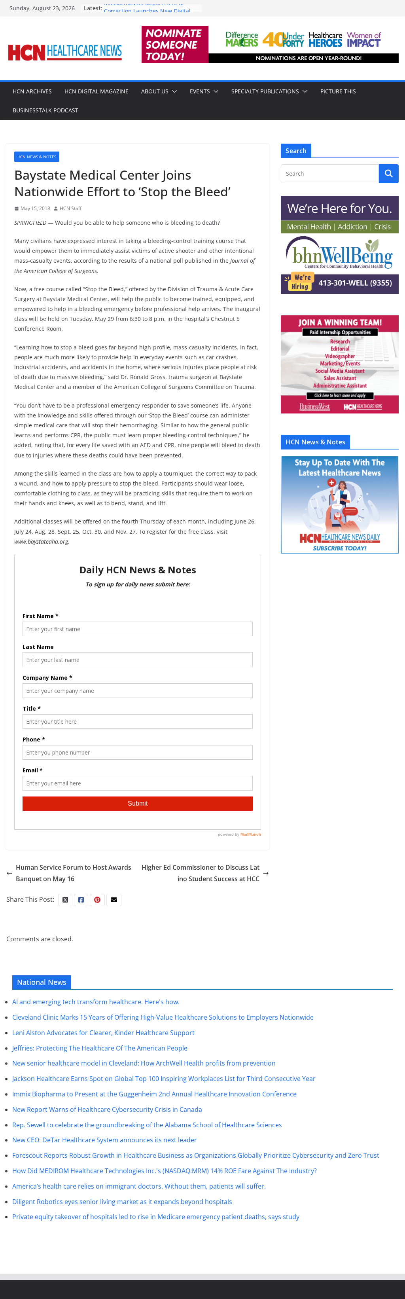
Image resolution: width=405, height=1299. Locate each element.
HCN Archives (32, 91)
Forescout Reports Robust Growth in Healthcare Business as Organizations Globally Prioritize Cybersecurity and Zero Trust (195, 1155)
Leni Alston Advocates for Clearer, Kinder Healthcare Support (103, 1032)
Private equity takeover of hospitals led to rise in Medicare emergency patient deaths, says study (155, 1216)
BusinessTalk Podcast (45, 110)
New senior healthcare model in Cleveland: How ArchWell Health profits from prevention (144, 1063)
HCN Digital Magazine (96, 91)
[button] (172, 91)
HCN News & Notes (36, 156)
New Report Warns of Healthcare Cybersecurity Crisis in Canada (107, 1109)
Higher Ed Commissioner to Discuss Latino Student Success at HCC (200, 873)
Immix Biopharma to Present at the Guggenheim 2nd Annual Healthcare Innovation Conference (154, 1094)
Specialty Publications (265, 91)
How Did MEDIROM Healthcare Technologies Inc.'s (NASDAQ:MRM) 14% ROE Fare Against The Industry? (164, 1170)
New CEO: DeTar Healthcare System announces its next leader (104, 1140)
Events (200, 91)
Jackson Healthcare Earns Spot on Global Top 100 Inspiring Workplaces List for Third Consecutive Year (164, 1078)
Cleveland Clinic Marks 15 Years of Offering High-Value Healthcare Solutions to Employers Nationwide (163, 1017)
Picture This (338, 91)
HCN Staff (70, 208)
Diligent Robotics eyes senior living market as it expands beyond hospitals (122, 1201)
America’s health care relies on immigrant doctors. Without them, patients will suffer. (139, 1186)
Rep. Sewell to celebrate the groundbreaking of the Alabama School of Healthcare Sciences (147, 1125)
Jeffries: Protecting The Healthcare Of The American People (99, 1048)
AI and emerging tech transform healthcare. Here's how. (96, 1001)
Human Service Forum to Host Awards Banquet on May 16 (73, 873)
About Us (154, 91)
